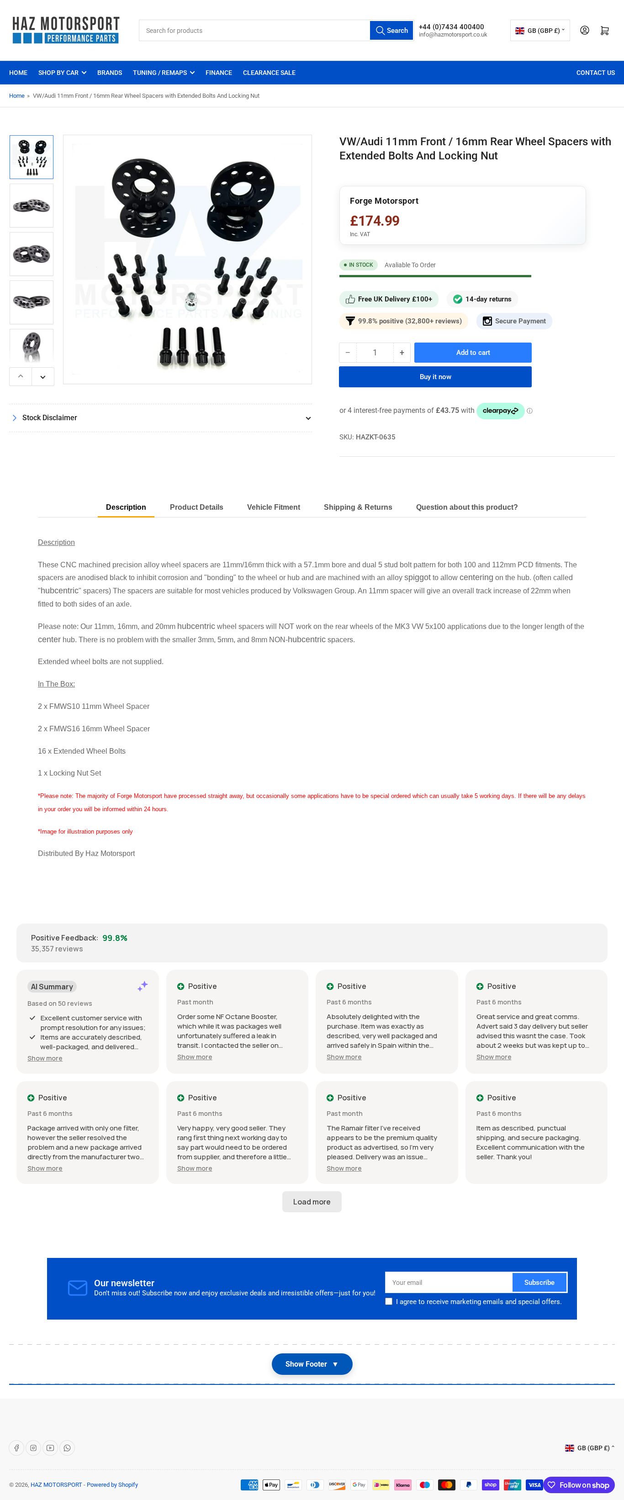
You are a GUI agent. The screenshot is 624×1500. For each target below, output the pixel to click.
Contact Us (595, 72)
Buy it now (435, 377)
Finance (219, 72)
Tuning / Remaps (160, 72)
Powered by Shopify (112, 1484)
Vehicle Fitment (273, 507)
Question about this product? (467, 507)
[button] (45, 1058)
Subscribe (539, 1282)
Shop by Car (58, 72)
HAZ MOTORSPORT (56, 1484)
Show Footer (312, 1364)
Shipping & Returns (358, 507)
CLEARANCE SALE (269, 72)
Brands (109, 72)
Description (126, 507)
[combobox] (276, 30)
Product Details (196, 507)
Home (18, 72)
